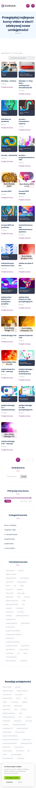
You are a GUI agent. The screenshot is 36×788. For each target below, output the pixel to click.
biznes (8, 585)
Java (23, 604)
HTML (24, 600)
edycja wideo (10, 593)
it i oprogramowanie (10, 534)
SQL (18, 653)
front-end (27, 597)
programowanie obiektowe (14, 634)
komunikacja (19, 608)
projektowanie (9, 544)
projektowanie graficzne (13, 642)
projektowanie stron (11, 645)
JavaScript (9, 608)
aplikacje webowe (11, 578)
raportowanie (25, 645)
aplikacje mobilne (11, 574)
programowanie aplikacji (13, 630)
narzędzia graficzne (11, 623)
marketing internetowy (22, 615)
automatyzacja (24, 578)
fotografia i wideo (10, 530)
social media (9, 653)
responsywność (10, 649)
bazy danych (9, 582)
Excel (18, 597)
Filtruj (8, 501)
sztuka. (25, 653)
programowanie (9, 539)
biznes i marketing (10, 525)
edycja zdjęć (21, 593)
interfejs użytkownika (12, 604)
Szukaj (23, 476)
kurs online (20, 612)
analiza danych (10, 570)
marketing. (9, 615)
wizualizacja (23, 660)
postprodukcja (25, 623)
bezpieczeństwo (22, 582)
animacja (21, 570)
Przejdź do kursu (7, 87)
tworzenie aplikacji (11, 657)
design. (22, 585)
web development (11, 660)
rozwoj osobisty (9, 548)
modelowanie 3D (11, 619)
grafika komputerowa (12, 600)
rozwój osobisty (23, 649)
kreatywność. (10, 612)
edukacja (19, 589)
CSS (15, 585)
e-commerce (9, 589)
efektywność (9, 597)
